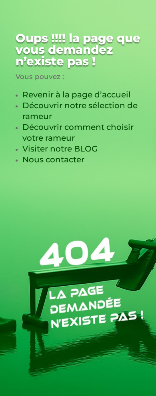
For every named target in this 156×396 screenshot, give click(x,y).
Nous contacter (53, 159)
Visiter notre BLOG (60, 149)
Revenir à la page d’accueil (76, 94)
